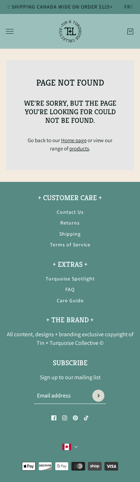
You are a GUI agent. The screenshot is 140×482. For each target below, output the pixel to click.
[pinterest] (75, 418)
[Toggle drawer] (10, 31)
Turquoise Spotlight (70, 278)
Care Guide (70, 300)
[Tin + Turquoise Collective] (70, 31)
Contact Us (70, 212)
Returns (70, 223)
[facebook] (54, 418)
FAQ (70, 289)
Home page (74, 140)
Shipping (70, 234)
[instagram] (65, 418)
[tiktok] (86, 418)
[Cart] (130, 31)
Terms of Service (70, 244)
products (79, 148)
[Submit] (98, 396)
